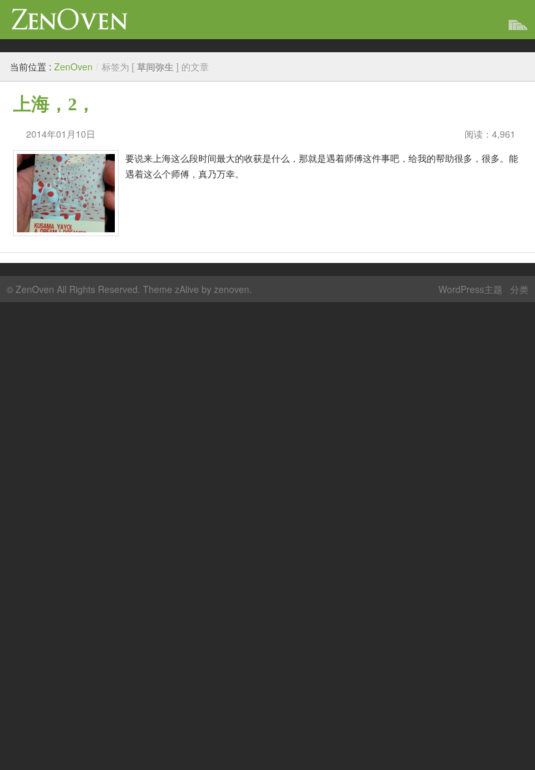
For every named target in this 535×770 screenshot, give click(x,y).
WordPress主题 (470, 289)
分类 (519, 289)
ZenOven (70, 19)
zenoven (231, 289)
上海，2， (54, 104)
